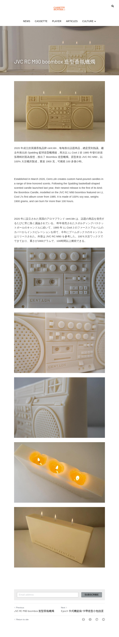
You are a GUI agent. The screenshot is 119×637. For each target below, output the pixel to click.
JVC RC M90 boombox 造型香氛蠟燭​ (34, 610)
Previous (20, 607)
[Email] (103, 619)
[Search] (112, 6)
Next (63, 607)
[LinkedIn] (96, 619)
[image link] (59, 8)
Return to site (22, 619)
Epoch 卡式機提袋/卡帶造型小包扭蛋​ (82, 610)
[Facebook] (83, 619)
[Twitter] (90, 619)
